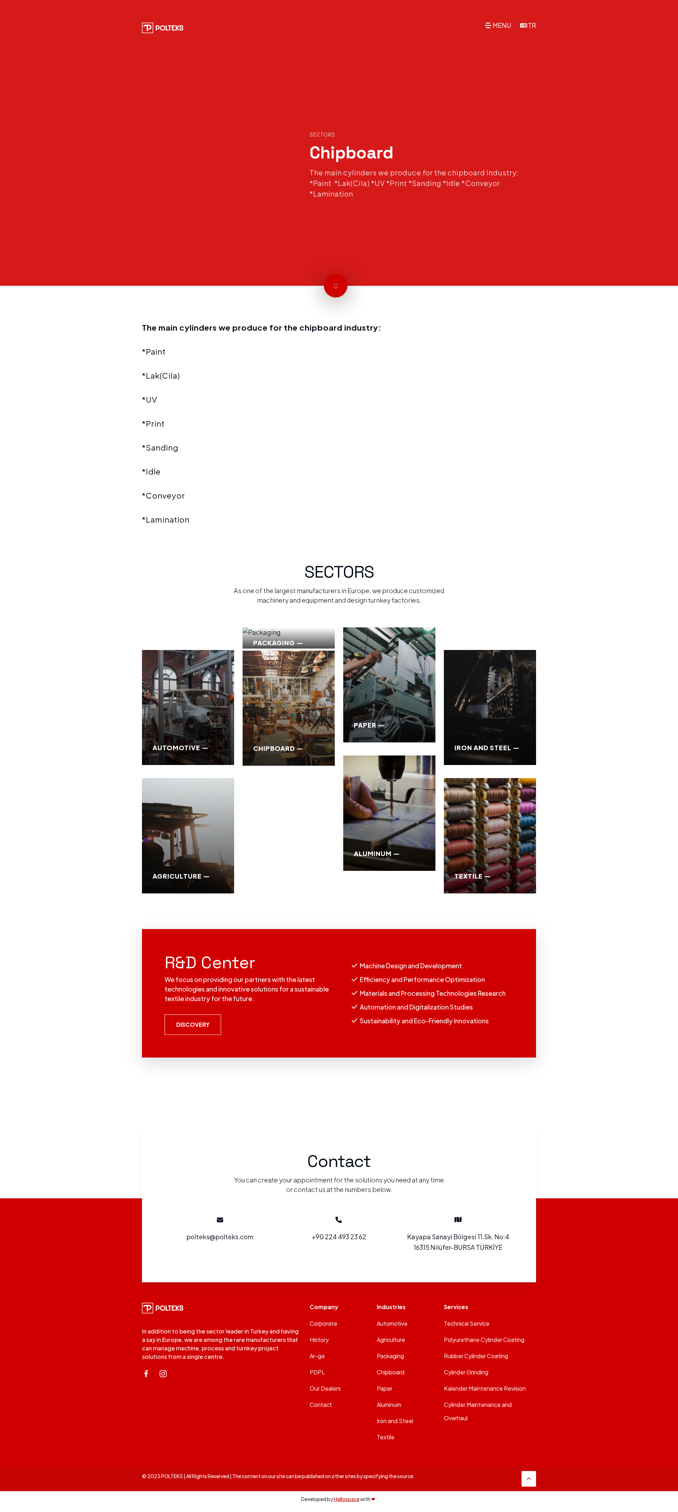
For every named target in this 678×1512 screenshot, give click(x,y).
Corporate (323, 1323)
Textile (385, 1437)
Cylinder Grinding (466, 1372)
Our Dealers (325, 1388)
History (319, 1339)
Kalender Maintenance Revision (485, 1388)
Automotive (392, 1323)
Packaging (390, 1356)
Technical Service (466, 1323)
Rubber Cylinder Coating (476, 1356)
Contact (321, 1404)
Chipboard (390, 1372)
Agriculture (391, 1339)
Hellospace (346, 1499)
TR (532, 25)
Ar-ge (317, 1356)
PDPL (317, 1372)
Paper (384, 1388)
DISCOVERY (192, 1024)
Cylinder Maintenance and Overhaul (478, 1411)
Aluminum (389, 1404)
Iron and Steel (395, 1420)
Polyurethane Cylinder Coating (484, 1339)
